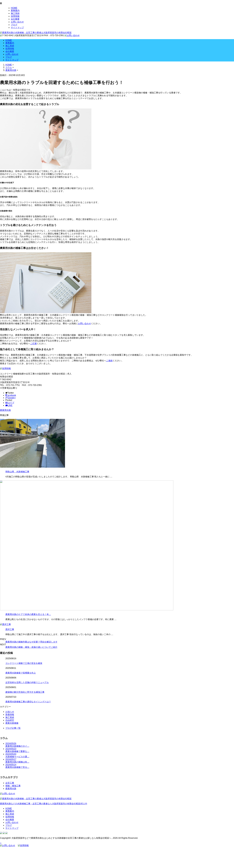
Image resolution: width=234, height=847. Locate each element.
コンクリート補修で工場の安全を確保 (23, 663)
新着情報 (9, 714)
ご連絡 (109, 360)
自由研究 (9, 720)
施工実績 (15, 13)
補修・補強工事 (13, 786)
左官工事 (9, 783)
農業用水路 (10, 70)
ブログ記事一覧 (13, 728)
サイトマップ (17, 27)
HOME (14, 8)
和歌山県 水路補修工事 (17, 471)
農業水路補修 (11, 723)
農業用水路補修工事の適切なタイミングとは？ (28, 702)
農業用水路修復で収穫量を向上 (20, 673)
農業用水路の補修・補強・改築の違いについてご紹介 (31, 647)
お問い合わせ (17, 22)
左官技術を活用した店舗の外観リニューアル (27, 682)
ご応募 (33, 343)
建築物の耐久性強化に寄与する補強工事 (24, 692)
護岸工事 (9, 629)
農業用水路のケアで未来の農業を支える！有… (28, 614)
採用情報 (15, 16)
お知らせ (9, 712)
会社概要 (15, 19)
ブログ (14, 25)
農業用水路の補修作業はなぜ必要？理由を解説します (31, 642)
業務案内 (15, 10)
